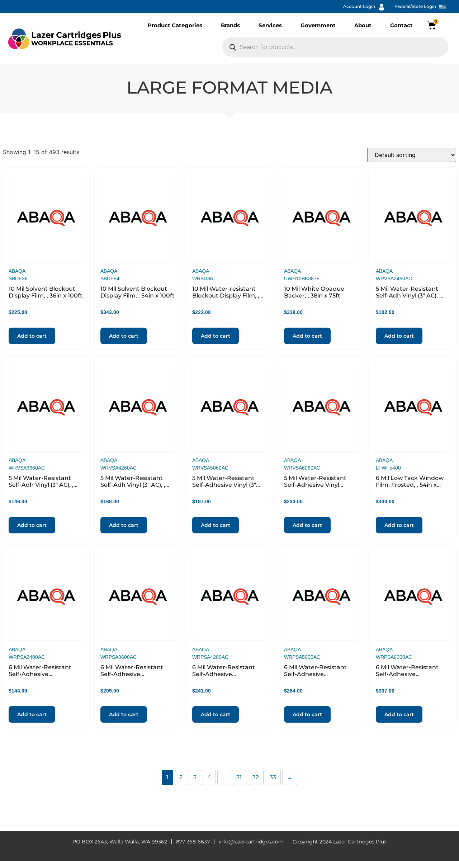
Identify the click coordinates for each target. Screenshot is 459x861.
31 (239, 777)
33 (273, 777)
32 (255, 777)
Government (318, 25)
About (363, 25)
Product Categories (175, 25)
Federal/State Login (415, 6)
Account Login (359, 6)
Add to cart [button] (32, 336)
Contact (401, 25)
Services (270, 25)
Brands (230, 25)
